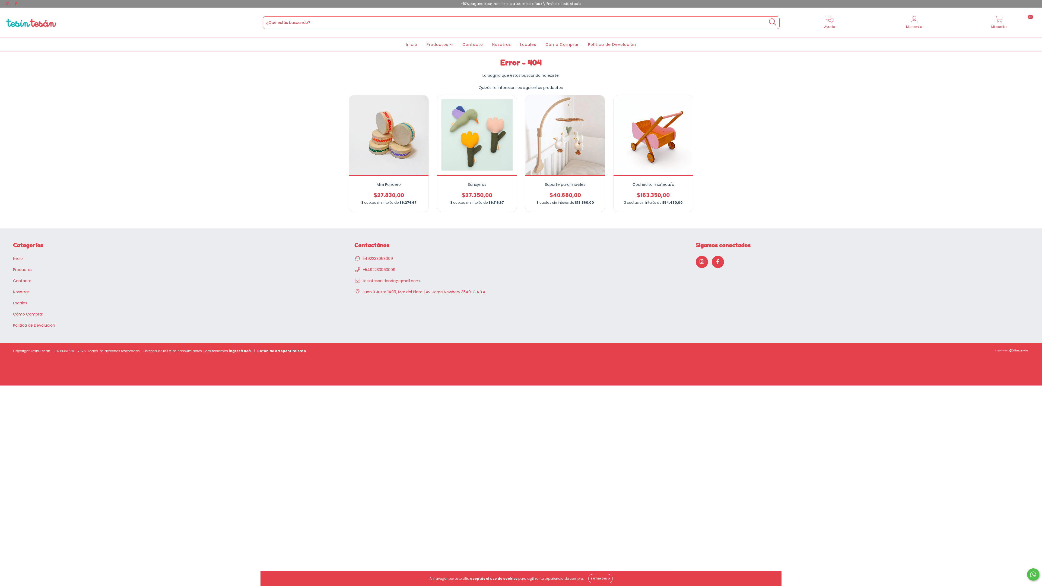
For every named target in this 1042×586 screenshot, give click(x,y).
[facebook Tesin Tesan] (15, 4)
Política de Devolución (612, 44)
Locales (528, 44)
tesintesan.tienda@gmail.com (391, 281)
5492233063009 (378, 258)
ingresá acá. (240, 351)
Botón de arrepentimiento (281, 351)
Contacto (472, 44)
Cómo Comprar (562, 44)
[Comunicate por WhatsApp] (1033, 574)
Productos (438, 44)
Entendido (600, 579)
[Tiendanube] (1012, 351)
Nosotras (501, 44)
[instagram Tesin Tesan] (8, 4)
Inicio (411, 44)
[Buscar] (772, 22)
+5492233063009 (379, 269)
